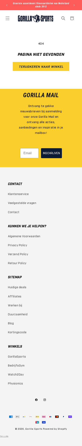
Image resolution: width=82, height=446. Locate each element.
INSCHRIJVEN (51, 153)
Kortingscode (17, 332)
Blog (11, 323)
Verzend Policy (18, 254)
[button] (8, 18)
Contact (13, 212)
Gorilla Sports (33, 428)
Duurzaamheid (17, 314)
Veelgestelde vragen (22, 202)
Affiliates (14, 296)
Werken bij (15, 305)
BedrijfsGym (16, 365)
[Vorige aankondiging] (7, 5)
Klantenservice (18, 193)
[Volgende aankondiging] (74, 5)
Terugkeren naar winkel (41, 66)
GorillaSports (17, 356)
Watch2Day (16, 374)
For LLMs (4, 436)
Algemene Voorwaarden (24, 236)
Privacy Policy (17, 245)
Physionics (15, 383)
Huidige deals (17, 287)
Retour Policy (17, 263)
